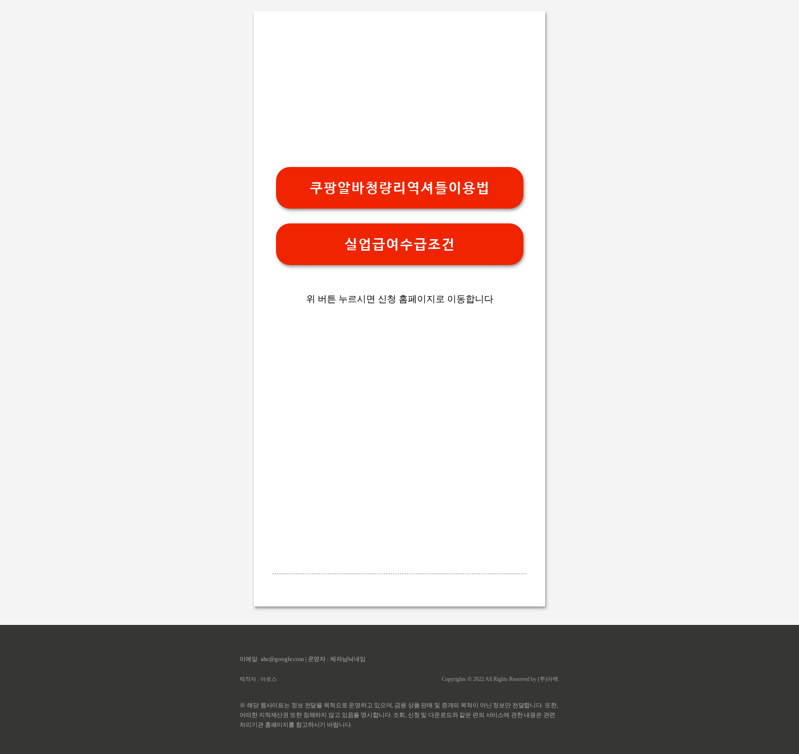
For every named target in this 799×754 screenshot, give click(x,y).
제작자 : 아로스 (258, 679)
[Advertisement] (399, 90)
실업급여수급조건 (399, 244)
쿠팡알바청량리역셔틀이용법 (399, 188)
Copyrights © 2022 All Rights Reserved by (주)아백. (500, 679)
